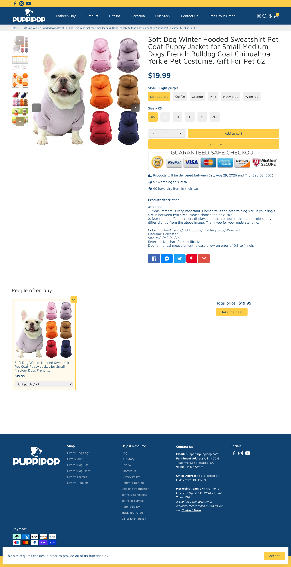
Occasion (138, 16)
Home (14, 27)
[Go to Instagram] (21, 3)
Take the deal (232, 312)
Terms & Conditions (134, 494)
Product (92, 16)
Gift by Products (77, 482)
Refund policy (131, 506)
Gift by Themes (77, 476)
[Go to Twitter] (180, 258)
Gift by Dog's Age (78, 453)
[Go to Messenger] (167, 258)
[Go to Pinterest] (191, 258)
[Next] (20, 121)
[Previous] (20, 40)
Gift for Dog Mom (78, 470)
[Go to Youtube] (28, 3)
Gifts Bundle (75, 459)
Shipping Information (135, 488)
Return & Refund (133, 482)
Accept (274, 556)
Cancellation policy (134, 518)
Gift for (114, 16)
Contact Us (189, 16)
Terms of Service (133, 500)
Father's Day (66, 16)
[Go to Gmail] (204, 258)
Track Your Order (222, 16)
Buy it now (213, 144)
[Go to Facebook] (15, 3)
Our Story (162, 16)
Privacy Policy (131, 476)
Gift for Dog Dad (78, 464)
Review (126, 464)
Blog (124, 453)
